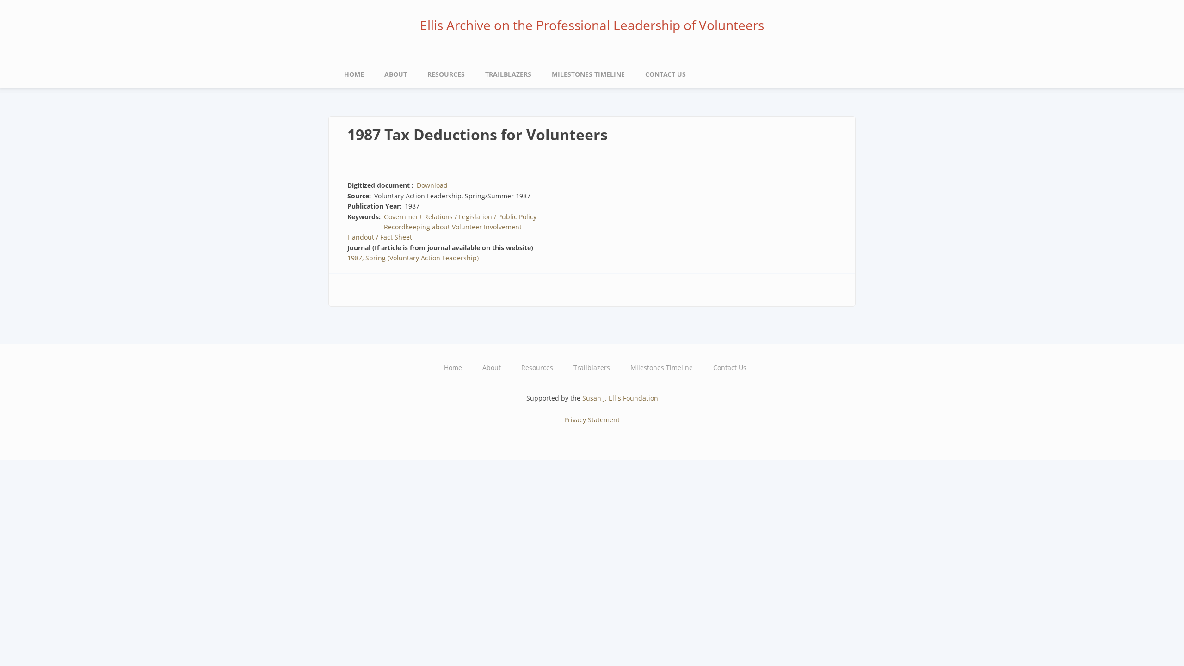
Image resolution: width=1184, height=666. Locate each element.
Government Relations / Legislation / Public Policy (460, 216)
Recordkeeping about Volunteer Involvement (453, 226)
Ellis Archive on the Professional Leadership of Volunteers (592, 24)
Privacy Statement (592, 419)
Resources (446, 74)
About (395, 74)
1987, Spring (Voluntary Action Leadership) (413, 257)
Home (354, 74)
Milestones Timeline (588, 74)
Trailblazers (508, 74)
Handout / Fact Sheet (379, 237)
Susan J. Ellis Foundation (620, 398)
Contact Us (665, 74)
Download (432, 185)
